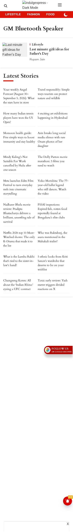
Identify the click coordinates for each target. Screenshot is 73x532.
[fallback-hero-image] (16, 52)
